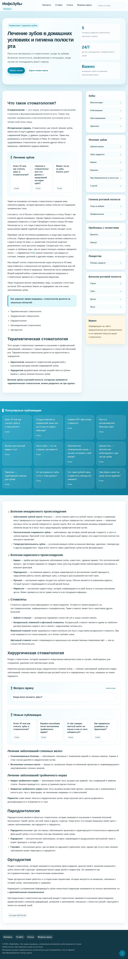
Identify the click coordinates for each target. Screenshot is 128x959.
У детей (93, 186)
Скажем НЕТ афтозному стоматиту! (79, 423)
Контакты (46, 5)
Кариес (93, 162)
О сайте (58, 5)
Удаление (94, 126)
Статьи (70, 5)
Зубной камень (97, 146)
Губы (92, 291)
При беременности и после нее (104, 178)
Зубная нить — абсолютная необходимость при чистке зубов (108, 454)
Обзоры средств (98, 263)
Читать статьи (16, 70)
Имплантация (96, 102)
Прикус (93, 242)
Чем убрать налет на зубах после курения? (109, 476)
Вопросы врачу (84, 5)
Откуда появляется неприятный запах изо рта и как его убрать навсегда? (47, 427)
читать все (111, 688)
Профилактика (97, 214)
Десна (93, 299)
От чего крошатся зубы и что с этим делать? (47, 476)
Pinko (32, 253)
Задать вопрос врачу (38, 70)
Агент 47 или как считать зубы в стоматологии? (13, 425)
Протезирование (97, 118)
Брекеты (94, 234)
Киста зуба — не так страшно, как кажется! (47, 450)
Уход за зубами (97, 206)
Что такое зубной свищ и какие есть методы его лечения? (79, 478)
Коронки (94, 170)
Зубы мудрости (97, 154)
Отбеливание (96, 110)
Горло (93, 283)
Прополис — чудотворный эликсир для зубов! (15, 478)
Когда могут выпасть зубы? (27, 697)
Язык (92, 307)
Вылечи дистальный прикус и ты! (15, 450)
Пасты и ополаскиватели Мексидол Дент (107, 425)
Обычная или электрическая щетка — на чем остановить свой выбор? (79, 454)
